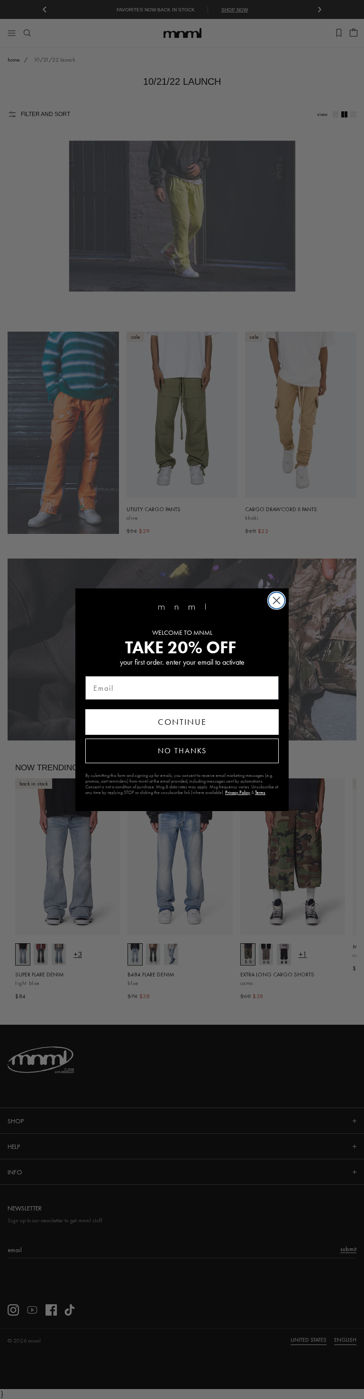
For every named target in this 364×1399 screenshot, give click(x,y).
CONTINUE (182, 722)
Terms (260, 792)
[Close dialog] (276, 600)
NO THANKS (182, 750)
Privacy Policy (237, 792)
